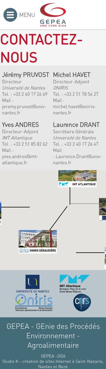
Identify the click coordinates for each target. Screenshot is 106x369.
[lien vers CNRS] (82, 302)
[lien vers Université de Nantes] (32, 283)
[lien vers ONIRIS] (34, 302)
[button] (43, 230)
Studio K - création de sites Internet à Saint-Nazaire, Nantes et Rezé (53, 363)
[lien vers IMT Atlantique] (75, 283)
